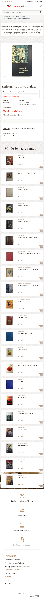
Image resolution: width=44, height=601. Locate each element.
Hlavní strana (7, 16)
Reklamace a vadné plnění (14, 563)
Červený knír (17, 6)
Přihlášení (40, 1)
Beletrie (21, 104)
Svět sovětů (6, 129)
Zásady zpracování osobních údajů (17, 567)
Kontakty (8, 583)
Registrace (30, 1)
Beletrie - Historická (30, 104)
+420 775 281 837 (8, 1)
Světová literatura (20, 16)
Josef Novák (6, 102)
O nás (7, 580)
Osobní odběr (10, 573)
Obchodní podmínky (12, 560)
